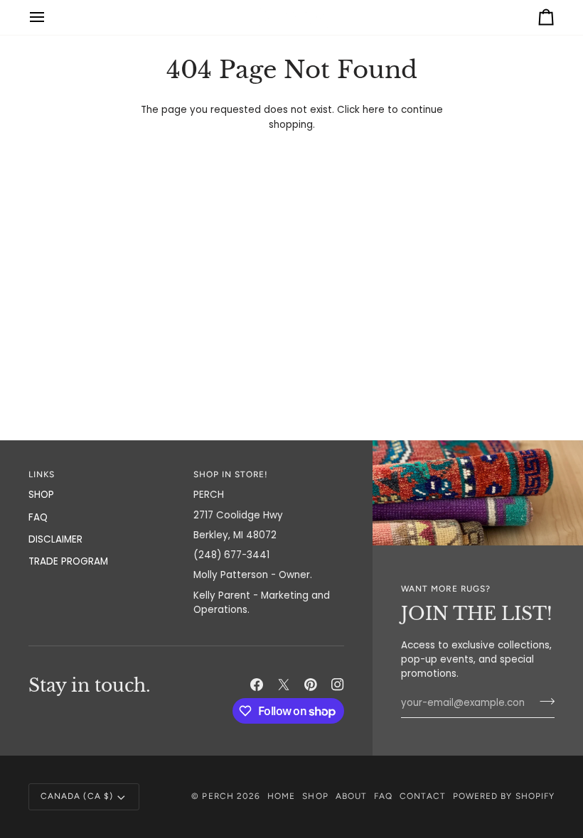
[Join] (543, 701)
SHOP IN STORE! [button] (231, 474)
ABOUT (351, 796)
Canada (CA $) (77, 796)
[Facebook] (256, 684)
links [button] (41, 474)
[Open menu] (49, 17)
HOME (281, 796)
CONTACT (422, 796)
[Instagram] (337, 684)
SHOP (41, 494)
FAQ (38, 517)
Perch (217, 796)
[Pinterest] (310, 684)
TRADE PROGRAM (68, 561)
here (374, 109)
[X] (283, 684)
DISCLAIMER (55, 539)
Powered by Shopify (504, 796)
